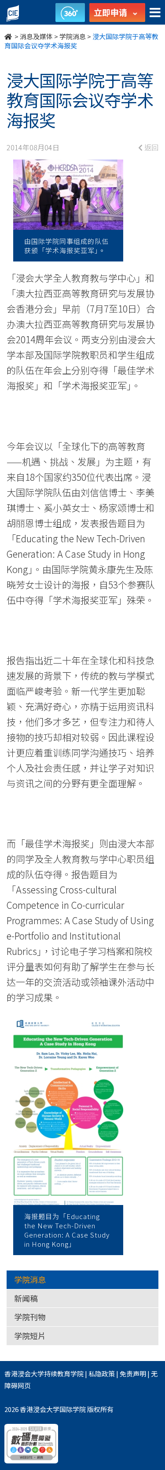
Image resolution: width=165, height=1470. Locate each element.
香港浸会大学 (24, 1373)
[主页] (8, 36)
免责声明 (133, 1373)
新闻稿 (26, 1298)
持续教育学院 (64, 1373)
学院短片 (30, 1335)
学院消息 (72, 36)
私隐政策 (101, 1373)
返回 (150, 147)
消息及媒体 (36, 36)
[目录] (155, 13)
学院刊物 (30, 1316)
